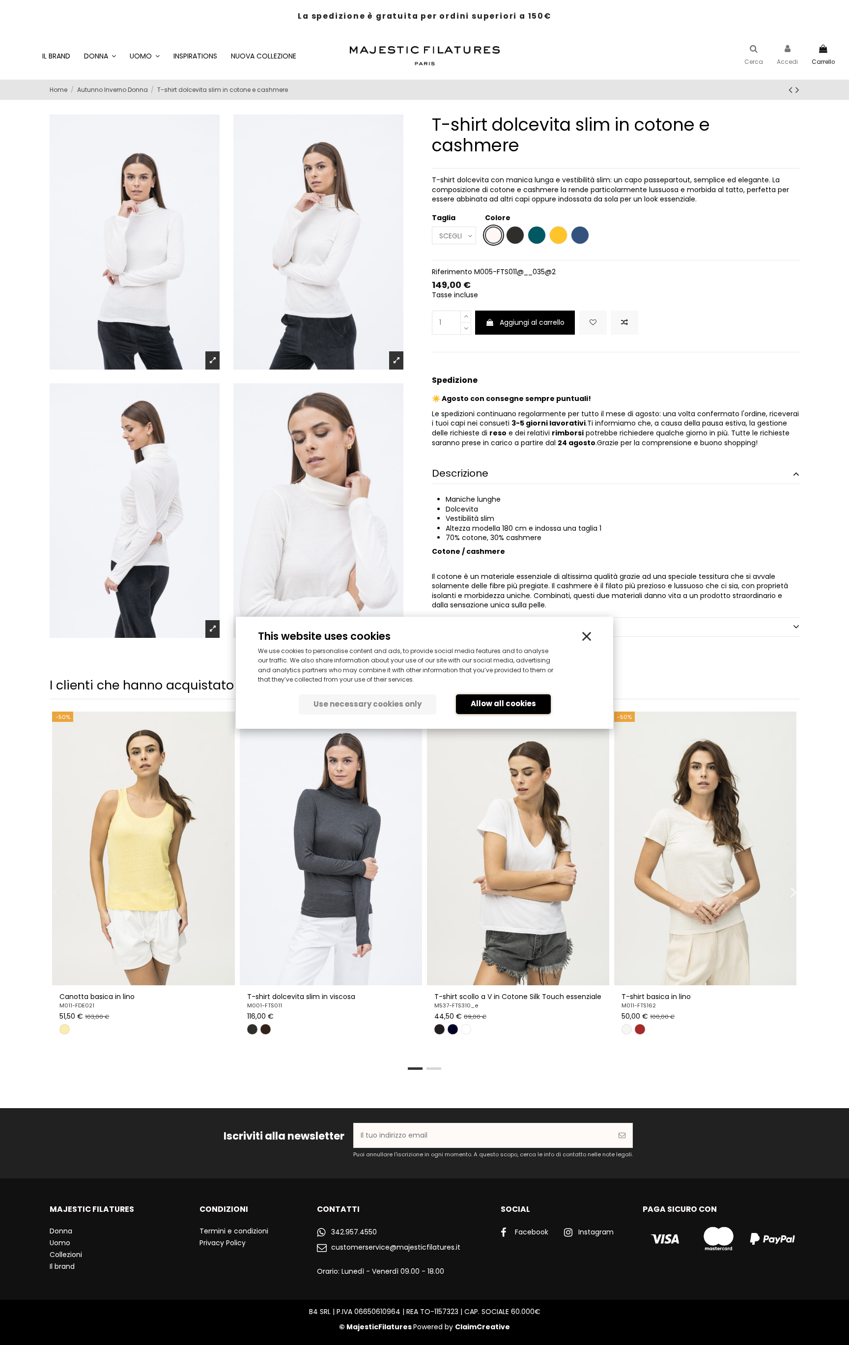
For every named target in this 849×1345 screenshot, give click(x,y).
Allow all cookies (503, 703)
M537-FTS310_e (456, 1005)
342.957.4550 (354, 1232)
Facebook (531, 1232)
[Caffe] (265, 1029)
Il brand (62, 1266)
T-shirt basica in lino (656, 997)
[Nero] (439, 1029)
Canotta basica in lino (97, 997)
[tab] (615, 474)
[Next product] (797, 90)
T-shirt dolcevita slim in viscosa (301, 997)
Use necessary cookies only (367, 704)
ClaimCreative (482, 1327)
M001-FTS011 (264, 1005)
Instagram (596, 1232)
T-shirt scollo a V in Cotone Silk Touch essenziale (517, 997)
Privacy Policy (222, 1243)
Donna (61, 1231)
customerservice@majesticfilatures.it (395, 1247)
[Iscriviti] (622, 1135)
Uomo (60, 1243)
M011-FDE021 (76, 1005)
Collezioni (66, 1254)
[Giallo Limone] (64, 1029)
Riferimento (452, 272)
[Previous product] (792, 90)
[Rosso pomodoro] (640, 1029)
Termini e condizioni (233, 1231)
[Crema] (627, 1029)
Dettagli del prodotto (484, 626)
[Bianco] (466, 1029)
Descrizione (460, 474)
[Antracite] (252, 1029)
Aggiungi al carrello (532, 322)
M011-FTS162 (639, 1005)
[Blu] (453, 1029)
